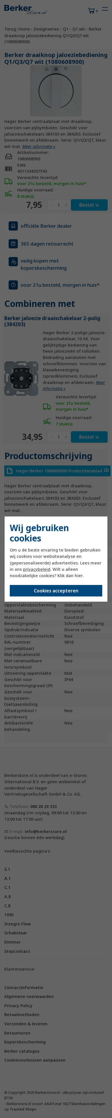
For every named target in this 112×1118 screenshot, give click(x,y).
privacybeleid (36, 569)
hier (79, 575)
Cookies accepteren (56, 590)
